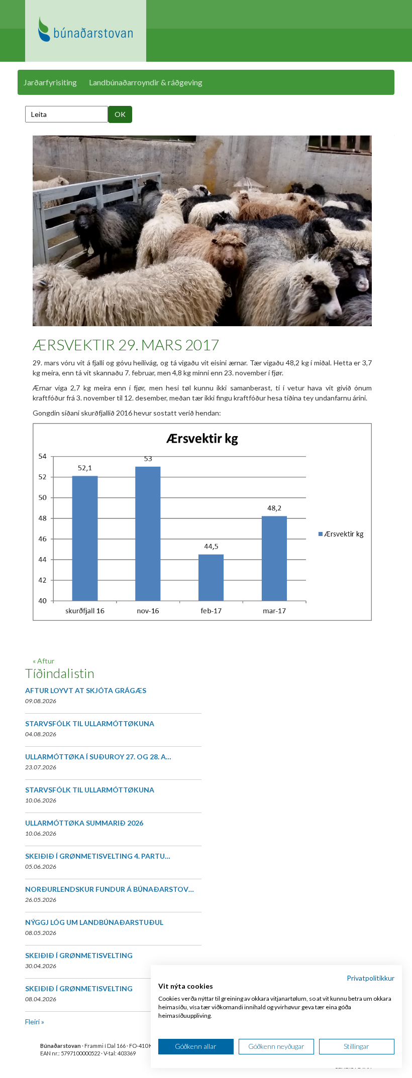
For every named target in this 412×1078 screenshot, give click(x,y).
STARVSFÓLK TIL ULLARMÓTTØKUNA (89, 723)
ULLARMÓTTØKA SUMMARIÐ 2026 (84, 823)
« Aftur (43, 660)
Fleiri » (34, 1021)
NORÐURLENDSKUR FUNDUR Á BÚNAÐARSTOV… (109, 889)
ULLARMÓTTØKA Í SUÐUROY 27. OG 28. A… (98, 756)
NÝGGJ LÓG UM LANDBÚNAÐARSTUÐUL (94, 922)
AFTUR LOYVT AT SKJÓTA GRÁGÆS (85, 690)
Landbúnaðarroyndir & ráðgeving (145, 82)
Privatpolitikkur (370, 978)
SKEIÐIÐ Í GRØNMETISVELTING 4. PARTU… (97, 856)
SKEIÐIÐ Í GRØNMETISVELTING (79, 955)
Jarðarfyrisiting (50, 82)
